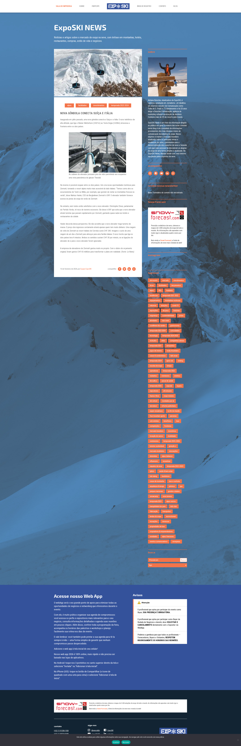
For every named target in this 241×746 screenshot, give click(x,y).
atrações (164, 306)
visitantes (153, 376)
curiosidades (175, 331)
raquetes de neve (156, 466)
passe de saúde (167, 381)
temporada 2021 (156, 346)
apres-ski (169, 361)
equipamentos (155, 301)
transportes (167, 511)
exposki (169, 386)
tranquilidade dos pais (158, 506)
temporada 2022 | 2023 (175, 466)
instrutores (165, 376)
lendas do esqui (155, 516)
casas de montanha (157, 481)
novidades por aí (168, 401)
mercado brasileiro (156, 431)
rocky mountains (173, 351)
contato (162, 6)
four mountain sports (157, 416)
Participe (95, 6)
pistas (181, 316)
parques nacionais (156, 491)
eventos (177, 376)
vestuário (153, 341)
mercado (165, 280)
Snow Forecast (165, 240)
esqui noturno (169, 396)
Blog (175, 6)
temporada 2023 (156, 501)
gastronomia (174, 326)
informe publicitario (169, 406)
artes (163, 341)
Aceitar (116, 742)
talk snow (173, 356)
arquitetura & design (157, 486)
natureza (153, 306)
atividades (153, 321)
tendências (154, 295)
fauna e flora (154, 396)
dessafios (153, 381)
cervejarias (176, 542)
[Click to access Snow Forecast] (167, 215)
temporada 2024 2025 (170, 336)
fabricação (154, 511)
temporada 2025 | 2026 (171, 441)
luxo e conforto (174, 481)
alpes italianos (167, 456)
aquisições (154, 311)
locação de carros (156, 436)
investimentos (98, 105)
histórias (176, 311)
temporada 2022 (169, 371)
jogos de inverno (156, 351)
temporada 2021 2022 (170, 295)
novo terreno (167, 496)
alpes (69, 105)
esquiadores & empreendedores (161, 531)
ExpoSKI (110, 730)
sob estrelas (154, 421)
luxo (177, 421)
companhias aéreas (177, 341)
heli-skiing (153, 476)
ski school (153, 401)
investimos (172, 431)
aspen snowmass (156, 411)
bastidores (166, 476)
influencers (154, 461)
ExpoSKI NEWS (80, 27)
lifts (160, 290)
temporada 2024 (156, 361)
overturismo (154, 441)
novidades (153, 536)
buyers (179, 386)
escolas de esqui (156, 366)
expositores (154, 391)
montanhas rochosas (172, 301)
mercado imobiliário (157, 451)
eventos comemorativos (158, 542)
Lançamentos (176, 285)
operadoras (154, 371)
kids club (173, 506)
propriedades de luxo (157, 526)
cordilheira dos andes (157, 326)
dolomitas (153, 456)
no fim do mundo (174, 411)
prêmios (172, 486)
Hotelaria (169, 290)
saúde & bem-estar (166, 471)
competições (154, 426)
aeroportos (170, 346)
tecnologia (154, 336)
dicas (152, 285)
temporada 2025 (156, 386)
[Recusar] (238, 740)
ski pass (166, 311)
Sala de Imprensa (64, 6)
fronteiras (167, 426)
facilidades (82, 105)
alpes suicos (171, 501)
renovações (173, 451)
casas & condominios (158, 356)
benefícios (167, 421)
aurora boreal (171, 516)
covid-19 (175, 306)
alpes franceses (168, 536)
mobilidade (172, 436)
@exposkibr (95, 730)
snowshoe (166, 461)
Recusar (126, 742)
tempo (169, 366)
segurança (153, 316)
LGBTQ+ (152, 471)
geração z (172, 446)
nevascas (165, 521)
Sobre (81, 6)
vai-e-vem (165, 321)
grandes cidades (174, 491)
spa (181, 486)
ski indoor (153, 406)
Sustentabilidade (168, 316)
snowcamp (154, 496)
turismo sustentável (157, 446)
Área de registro (144, 6)
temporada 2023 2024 (120, 105)
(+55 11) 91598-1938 (61, 731)
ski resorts (153, 280)
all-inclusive (167, 391)
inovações (153, 521)
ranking (180, 361)
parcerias (173, 416)
